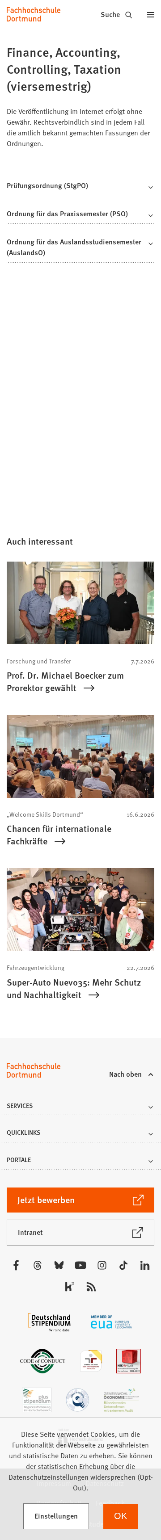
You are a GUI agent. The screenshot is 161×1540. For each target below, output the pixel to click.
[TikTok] (123, 1265)
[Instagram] (102, 1265)
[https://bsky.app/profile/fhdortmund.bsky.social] (59, 1265)
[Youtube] (80, 1265)
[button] (81, 188)
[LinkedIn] (145, 1265)
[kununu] (69, 1286)
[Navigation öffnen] (150, 14)
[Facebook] (16, 1265)
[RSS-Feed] (91, 1286)
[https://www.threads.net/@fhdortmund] (37, 1265)
